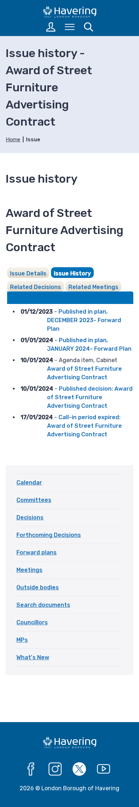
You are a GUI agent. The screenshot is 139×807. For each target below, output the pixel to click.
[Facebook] (31, 769)
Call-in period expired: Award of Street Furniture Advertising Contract (84, 426)
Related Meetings (93, 287)
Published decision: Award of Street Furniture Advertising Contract (90, 397)
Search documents (43, 605)
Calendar (29, 482)
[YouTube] (104, 769)
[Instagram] (55, 769)
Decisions (29, 517)
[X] (79, 769)
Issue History (72, 273)
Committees (33, 500)
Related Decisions (35, 287)
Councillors (32, 622)
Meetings (29, 570)
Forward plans (36, 552)
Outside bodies (37, 587)
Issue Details (28, 273)
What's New (32, 657)
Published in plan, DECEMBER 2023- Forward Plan (84, 320)
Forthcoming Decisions (48, 535)
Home (13, 139)
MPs (22, 639)
